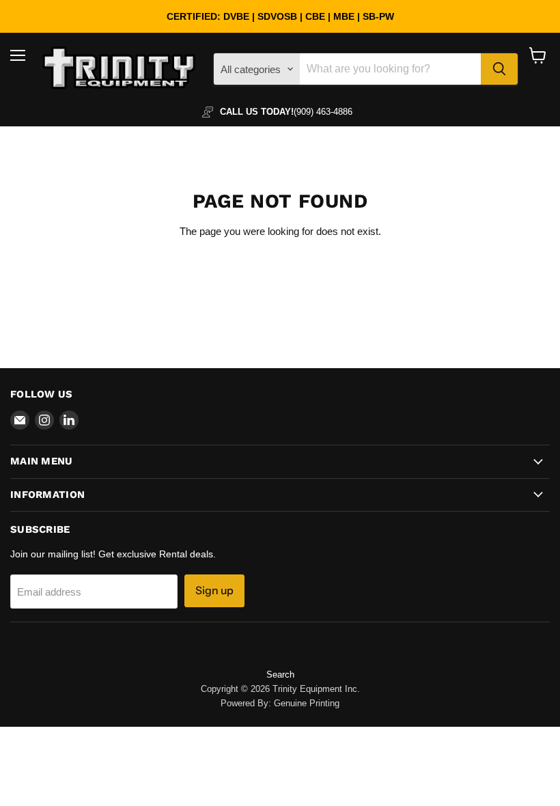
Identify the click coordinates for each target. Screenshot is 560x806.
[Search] (499, 69)
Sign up (214, 590)
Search (280, 674)
